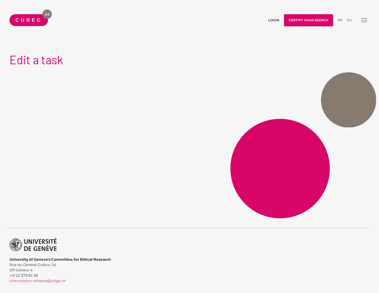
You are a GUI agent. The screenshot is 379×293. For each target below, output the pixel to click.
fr (340, 20)
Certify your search (308, 20)
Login (273, 20)
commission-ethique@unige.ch (37, 280)
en (349, 20)
